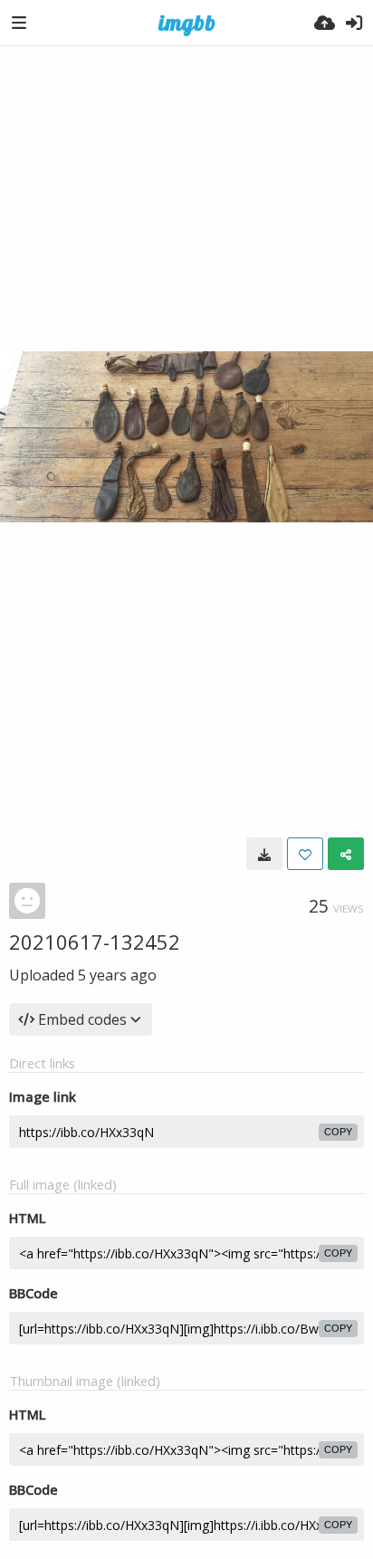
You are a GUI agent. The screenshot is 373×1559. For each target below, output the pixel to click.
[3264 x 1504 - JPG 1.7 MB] (264, 853)
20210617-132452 (94, 941)
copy (338, 1131)
